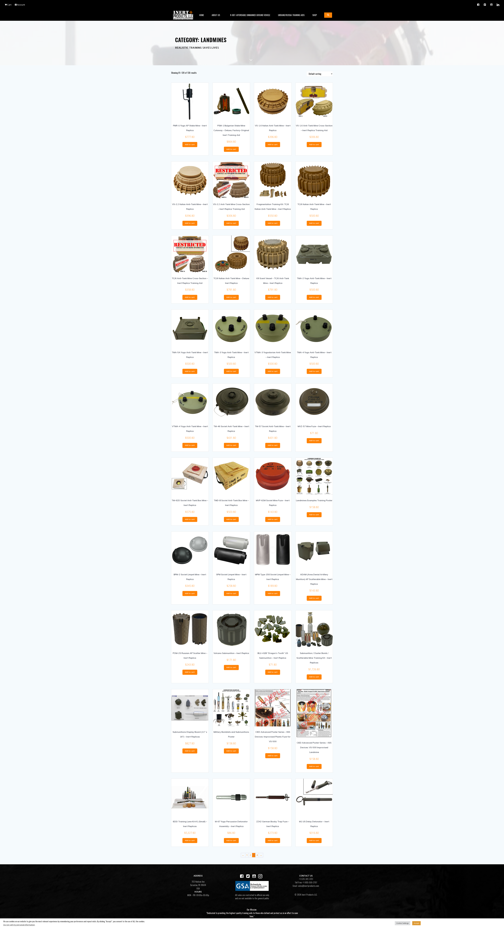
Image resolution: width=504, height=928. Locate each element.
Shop (314, 15)
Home (201, 15)
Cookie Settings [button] (402, 923)
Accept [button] (416, 923)
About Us (216, 15)
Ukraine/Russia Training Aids (291, 15)
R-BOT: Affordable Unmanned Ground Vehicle (250, 15)
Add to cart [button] (190, 144)
